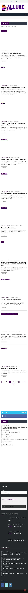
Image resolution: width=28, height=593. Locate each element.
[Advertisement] (14, 398)
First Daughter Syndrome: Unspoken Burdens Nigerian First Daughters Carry (16, 539)
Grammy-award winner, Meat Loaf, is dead (13, 334)
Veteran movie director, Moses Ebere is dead (13, 159)
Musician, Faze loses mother (9, 368)
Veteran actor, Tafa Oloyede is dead (11, 299)
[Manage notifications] (25, 590)
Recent (3, 513)
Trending (3, 103)
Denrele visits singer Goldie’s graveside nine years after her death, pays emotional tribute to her (13, 263)
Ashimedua (4, 85)
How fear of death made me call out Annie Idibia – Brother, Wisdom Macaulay (13, 88)
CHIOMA (10, 521)
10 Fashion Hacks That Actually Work (16, 524)
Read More (4, 61)
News (2, 139)
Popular (8, 513)
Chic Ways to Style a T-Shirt (14, 532)
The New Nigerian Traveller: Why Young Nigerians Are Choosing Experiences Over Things (12, 17)
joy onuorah (5, 51)
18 (24, 381)
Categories (3, 490)
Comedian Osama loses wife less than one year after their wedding (13, 124)
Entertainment (4, 279)
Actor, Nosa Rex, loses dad (8, 228)
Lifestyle (3, 67)
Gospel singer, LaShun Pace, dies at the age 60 (14, 193)
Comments (15, 513)
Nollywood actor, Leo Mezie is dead (11, 53)
